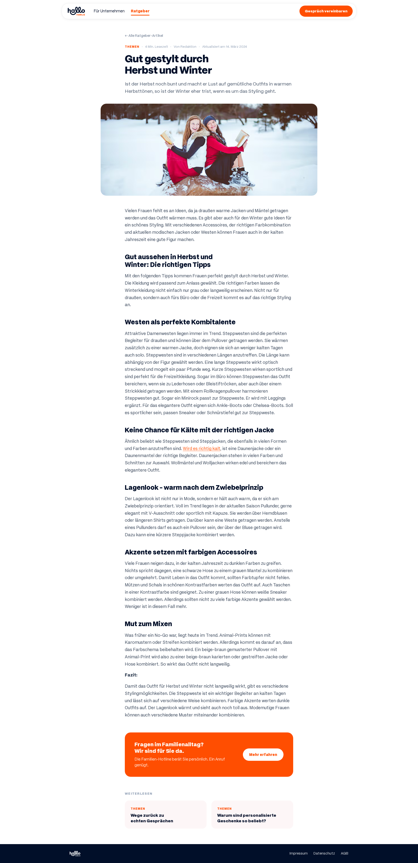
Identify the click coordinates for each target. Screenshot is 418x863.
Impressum (299, 853)
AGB (344, 853)
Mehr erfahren (263, 754)
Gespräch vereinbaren (326, 11)
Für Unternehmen (109, 11)
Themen (132, 46)
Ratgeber (140, 11)
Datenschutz (324, 853)
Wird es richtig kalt (201, 448)
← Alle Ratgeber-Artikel (144, 35)
